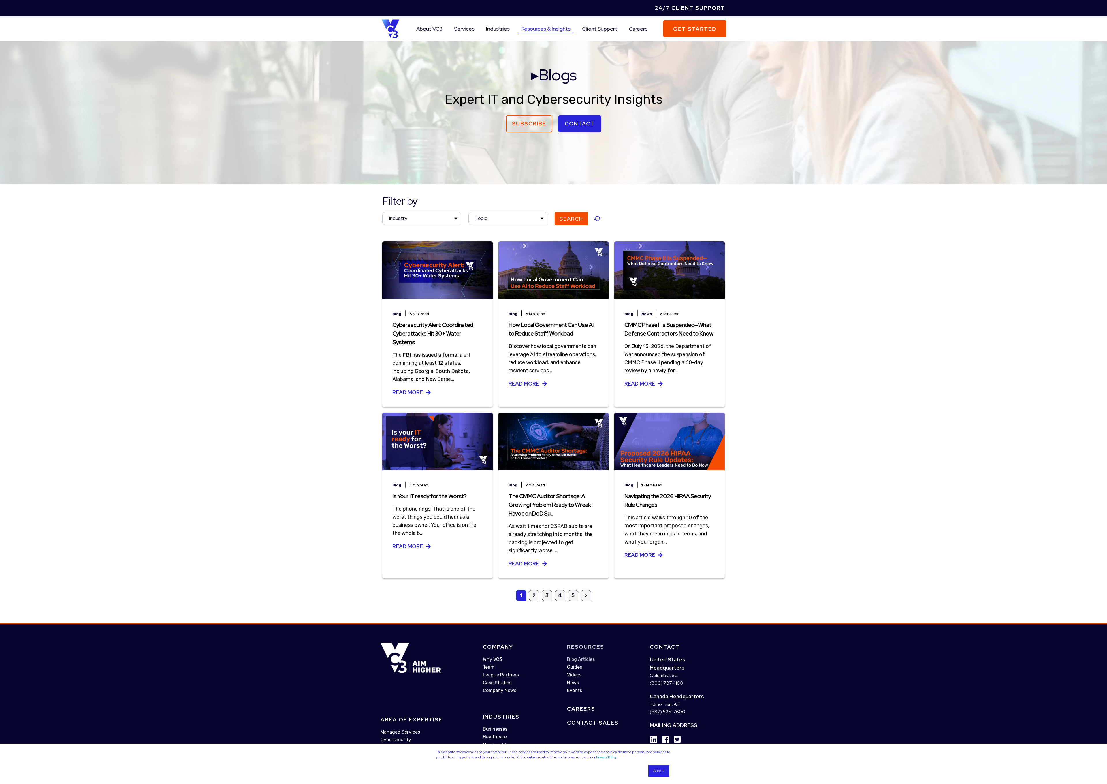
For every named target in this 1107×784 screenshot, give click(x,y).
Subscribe (529, 123)
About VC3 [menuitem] (429, 28)
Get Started (694, 28)
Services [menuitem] (464, 28)
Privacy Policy (606, 757)
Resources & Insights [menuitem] (546, 28)
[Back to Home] (390, 28)
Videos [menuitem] (574, 675)
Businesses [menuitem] (495, 729)
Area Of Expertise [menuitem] (412, 719)
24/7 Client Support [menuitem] (690, 8)
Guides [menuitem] (574, 667)
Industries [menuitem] (498, 28)
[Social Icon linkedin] (654, 739)
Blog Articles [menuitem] (581, 659)
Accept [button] (658, 770)
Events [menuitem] (574, 690)
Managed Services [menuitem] (400, 732)
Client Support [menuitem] (599, 28)
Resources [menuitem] (585, 647)
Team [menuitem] (488, 667)
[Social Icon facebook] (663, 739)
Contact (580, 123)
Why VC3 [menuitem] (492, 659)
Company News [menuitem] (499, 690)
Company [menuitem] (498, 647)
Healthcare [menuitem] (495, 737)
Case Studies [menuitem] (497, 682)
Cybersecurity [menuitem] (396, 739)
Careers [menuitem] (638, 28)
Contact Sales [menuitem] (593, 722)
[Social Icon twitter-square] (675, 739)
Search (571, 218)
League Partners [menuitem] (501, 675)
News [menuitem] (573, 682)
